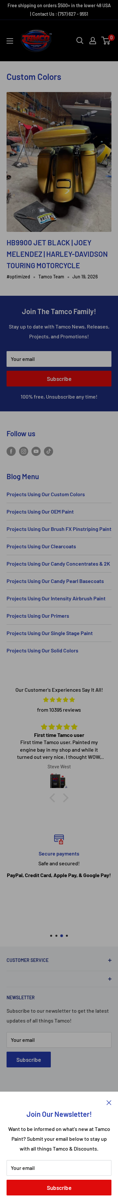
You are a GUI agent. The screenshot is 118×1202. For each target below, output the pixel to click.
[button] (54, 797)
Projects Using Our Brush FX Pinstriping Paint (59, 529)
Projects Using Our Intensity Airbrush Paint (56, 598)
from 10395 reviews (59, 709)
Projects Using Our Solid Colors (42, 650)
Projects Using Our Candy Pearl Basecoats (55, 581)
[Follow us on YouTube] (36, 451)
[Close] (109, 1102)
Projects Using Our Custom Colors (46, 494)
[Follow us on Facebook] (11, 451)
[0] (106, 41)
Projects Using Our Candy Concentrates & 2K (58, 563)
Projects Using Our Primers (38, 615)
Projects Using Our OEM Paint (40, 511)
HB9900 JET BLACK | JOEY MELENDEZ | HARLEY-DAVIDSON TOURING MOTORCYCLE (57, 254)
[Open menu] (10, 41)
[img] (59, 700)
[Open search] (80, 40)
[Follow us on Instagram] (23, 451)
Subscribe (59, 1187)
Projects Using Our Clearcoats (41, 546)
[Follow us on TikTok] (48, 451)
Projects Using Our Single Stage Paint (50, 633)
